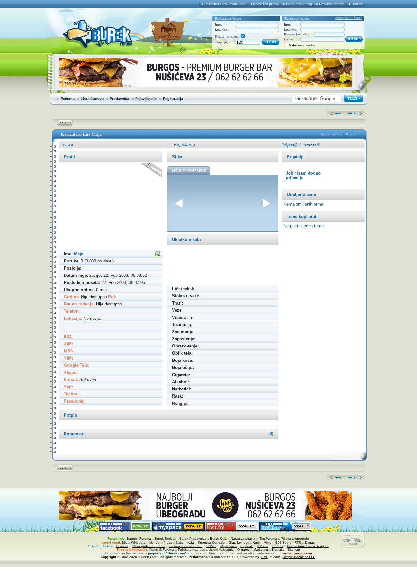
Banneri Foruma (139, 538)
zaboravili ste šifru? (348, 18)
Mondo (154, 542)
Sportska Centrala (211, 542)
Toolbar (357, 4)
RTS (298, 542)
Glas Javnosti (239, 542)
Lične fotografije (189, 170)
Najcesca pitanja (243, 538)
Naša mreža (185, 542)
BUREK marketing (330, 54)
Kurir (256, 542)
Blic (124, 542)
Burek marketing (299, 4)
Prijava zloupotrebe (295, 538)
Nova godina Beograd (148, 546)
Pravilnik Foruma (161, 549)
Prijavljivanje (146, 99)
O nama (243, 549)
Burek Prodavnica (193, 538)
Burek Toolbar (165, 538)
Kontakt (278, 549)
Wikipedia (138, 542)
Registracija (173, 99)
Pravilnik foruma (331, 4)
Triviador (122, 546)
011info (262, 546)
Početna (68, 99)
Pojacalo (246, 546)
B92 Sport (283, 542)
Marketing (260, 549)
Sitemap (294, 549)
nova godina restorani (185, 546)
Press (168, 542)
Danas (310, 542)
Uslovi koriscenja (221, 549)
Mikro (267, 542)
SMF (264, 557)
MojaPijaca (228, 546)
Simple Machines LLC (299, 557)
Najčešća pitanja (266, 4)
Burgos (277, 546)
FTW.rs (211, 546)
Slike (177, 156)
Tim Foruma (268, 538)
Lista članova (92, 99)
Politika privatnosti (191, 549)
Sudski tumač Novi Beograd (308, 546)
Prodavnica (119, 99)
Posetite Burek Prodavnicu (225, 4)
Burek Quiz (218, 538)
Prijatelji (295, 156)
